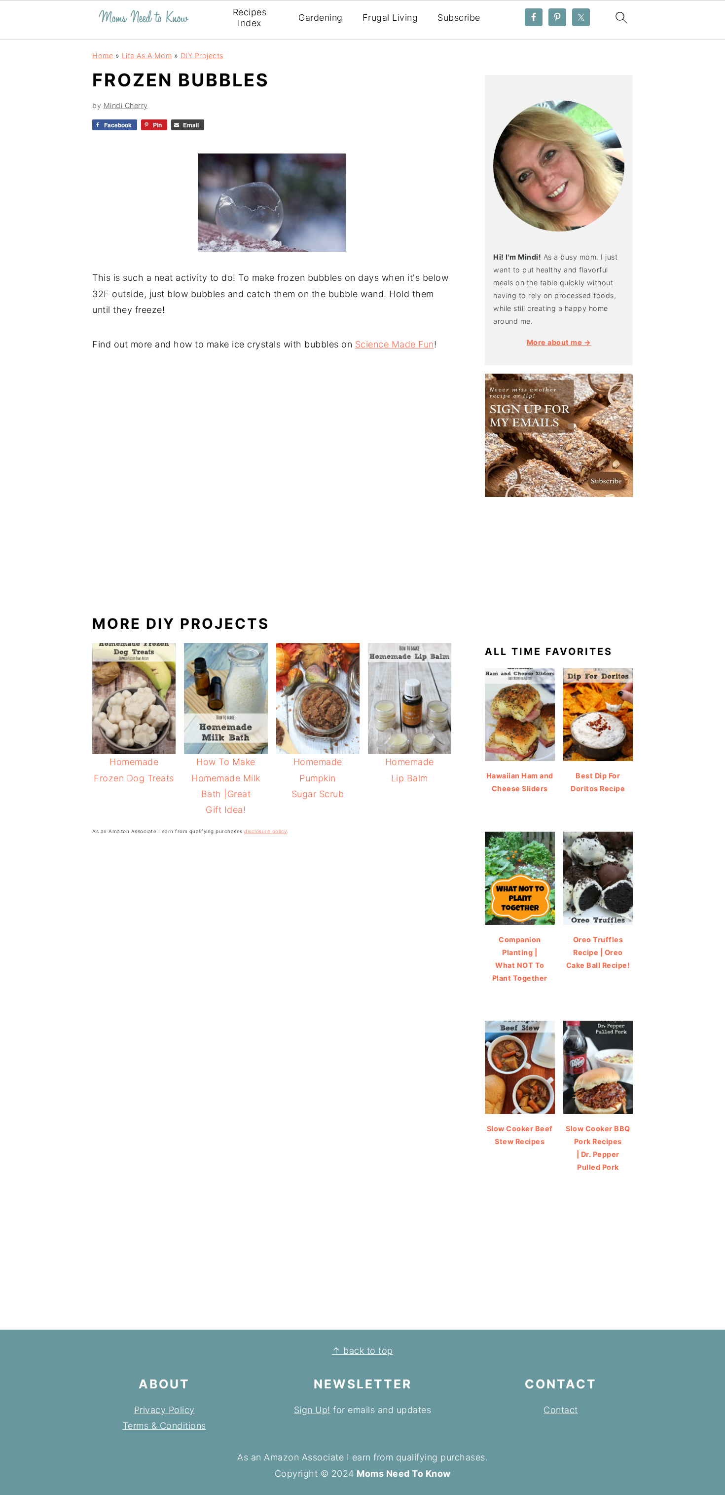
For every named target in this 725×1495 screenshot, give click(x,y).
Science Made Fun (394, 344)
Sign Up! (312, 1410)
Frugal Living (390, 17)
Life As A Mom (147, 55)
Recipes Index (250, 17)
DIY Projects (202, 55)
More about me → (559, 342)
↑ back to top (362, 1350)
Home (102, 55)
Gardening (320, 17)
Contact (561, 1410)
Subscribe (458, 17)
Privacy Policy (164, 1410)
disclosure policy (265, 831)
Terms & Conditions (164, 1425)
